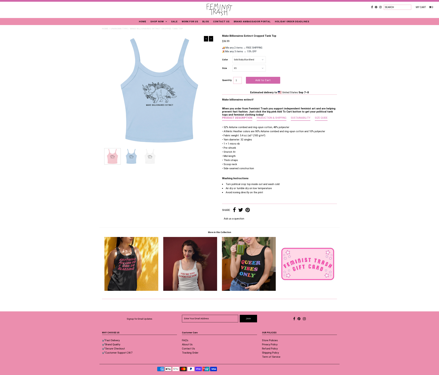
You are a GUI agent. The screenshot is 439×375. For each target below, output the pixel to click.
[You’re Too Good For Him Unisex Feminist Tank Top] (190, 289)
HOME (142, 21)
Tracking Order (190, 352)
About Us (187, 344)
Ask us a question (234, 218)
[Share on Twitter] (240, 210)
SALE (174, 21)
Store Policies (270, 340)
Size (224, 68)
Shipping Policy (270, 352)
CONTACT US (221, 21)
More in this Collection (219, 232)
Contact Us (188, 348)
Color (225, 59)
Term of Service (271, 356)
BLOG (205, 21)
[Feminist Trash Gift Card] (308, 289)
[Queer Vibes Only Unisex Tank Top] (249, 289)
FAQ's (185, 340)
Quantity (227, 80)
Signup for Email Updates (139, 319)
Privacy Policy (269, 344)
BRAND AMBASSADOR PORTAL (252, 21)
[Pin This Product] (247, 210)
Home (105, 29)
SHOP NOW (157, 21)
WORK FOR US (190, 21)
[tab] (237, 118)
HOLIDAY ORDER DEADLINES (292, 21)
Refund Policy (270, 348)
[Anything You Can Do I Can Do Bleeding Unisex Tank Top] (131, 289)
